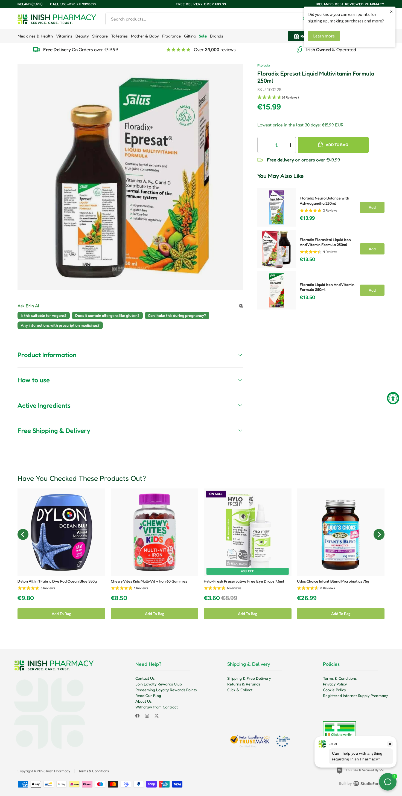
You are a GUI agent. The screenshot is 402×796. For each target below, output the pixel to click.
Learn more (324, 36)
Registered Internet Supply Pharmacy (355, 695)
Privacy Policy (335, 684)
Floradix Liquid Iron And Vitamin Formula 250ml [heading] (327, 287)
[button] (320, 97)
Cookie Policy (334, 689)
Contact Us (145, 678)
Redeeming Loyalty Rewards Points (166, 689)
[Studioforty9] (361, 784)
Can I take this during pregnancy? (177, 315)
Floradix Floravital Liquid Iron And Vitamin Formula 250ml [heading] (325, 242)
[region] (320, 247)
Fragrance (171, 36)
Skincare (100, 36)
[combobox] (208, 19)
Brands (216, 36)
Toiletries (119, 36)
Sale (203, 36)
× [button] (391, 11)
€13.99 (307, 218)
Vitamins (64, 36)
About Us (143, 701)
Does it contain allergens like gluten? (107, 315)
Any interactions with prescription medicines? (60, 325)
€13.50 (307, 259)
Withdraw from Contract (156, 707)
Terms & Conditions (340, 678)
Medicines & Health (35, 36)
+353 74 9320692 (82, 4)
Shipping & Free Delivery (249, 678)
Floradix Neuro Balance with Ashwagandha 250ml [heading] (324, 200)
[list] (130, 177)
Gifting (190, 36)
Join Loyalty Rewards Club (158, 684)
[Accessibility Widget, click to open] (393, 398)
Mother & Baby (145, 36)
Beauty (82, 36)
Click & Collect (239, 689)
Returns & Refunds (243, 684)
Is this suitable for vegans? (43, 315)
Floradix (263, 65)
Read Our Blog (148, 695)
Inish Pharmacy (58, 771)
